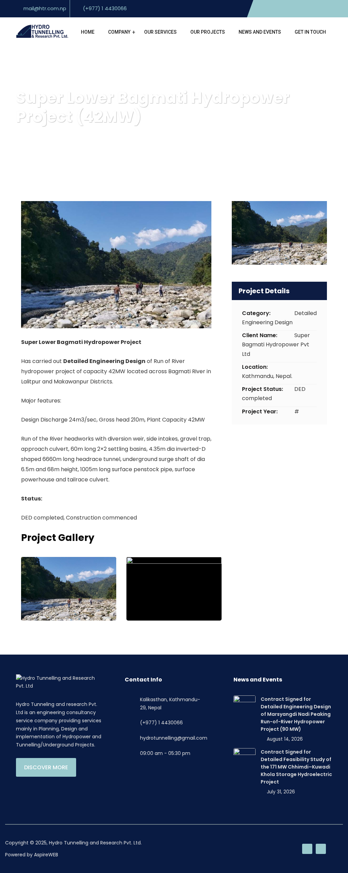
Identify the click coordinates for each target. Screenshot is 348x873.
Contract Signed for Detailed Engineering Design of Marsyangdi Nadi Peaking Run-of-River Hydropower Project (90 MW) (296, 714)
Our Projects (207, 32)
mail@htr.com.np (44, 8)
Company (119, 32)
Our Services (160, 32)
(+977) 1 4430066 (105, 8)
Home (87, 32)
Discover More (46, 767)
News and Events (260, 32)
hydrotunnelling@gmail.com (173, 738)
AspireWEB (46, 854)
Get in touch (310, 32)
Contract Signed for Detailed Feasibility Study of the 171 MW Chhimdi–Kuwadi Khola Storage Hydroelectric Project (296, 766)
